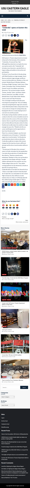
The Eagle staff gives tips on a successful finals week (14, 454)
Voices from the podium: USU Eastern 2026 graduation (14, 434)
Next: (22, 221)
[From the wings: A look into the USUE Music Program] (15, 266)
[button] (2, 16)
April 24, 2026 (11, 254)
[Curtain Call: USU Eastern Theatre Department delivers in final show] (15, 291)
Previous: (8, 217)
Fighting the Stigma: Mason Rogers (15, 466)
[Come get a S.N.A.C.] (15, 318)
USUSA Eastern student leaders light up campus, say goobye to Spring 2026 (14, 437)
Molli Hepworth (6, 356)
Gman (2, 475)
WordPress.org (5, 427)
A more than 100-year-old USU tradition (11, 355)
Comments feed (5, 424)
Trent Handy (5, 331)
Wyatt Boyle (5, 254)
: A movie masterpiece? (15, 475)
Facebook (14, 3)
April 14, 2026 (12, 356)
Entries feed (4, 421)
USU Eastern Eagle (15, 8)
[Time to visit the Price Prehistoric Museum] (15, 369)
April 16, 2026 (11, 306)
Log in (2, 417)
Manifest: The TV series (11, 477)
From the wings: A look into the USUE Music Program (15, 278)
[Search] (27, 16)
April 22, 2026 (11, 279)
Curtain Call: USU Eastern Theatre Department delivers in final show (14, 458)
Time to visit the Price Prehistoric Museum (12, 380)
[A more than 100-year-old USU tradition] (15, 343)
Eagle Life (4, 25)
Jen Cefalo (5, 279)
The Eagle (5, 32)
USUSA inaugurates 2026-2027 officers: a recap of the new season (14, 450)
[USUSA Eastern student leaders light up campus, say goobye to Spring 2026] (15, 240)
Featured (9, 247)
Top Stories (14, 247)
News (8, 351)
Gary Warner (5, 306)
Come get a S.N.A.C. (7, 329)
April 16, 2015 (11, 32)
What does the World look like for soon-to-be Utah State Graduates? (13, 442)
